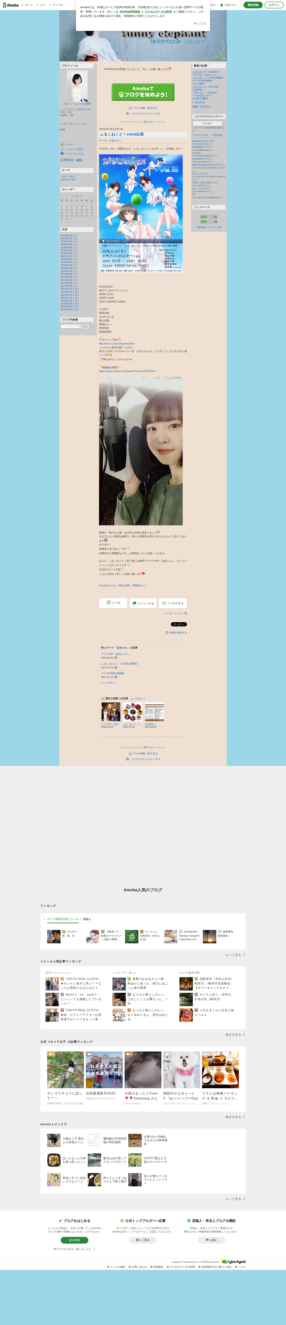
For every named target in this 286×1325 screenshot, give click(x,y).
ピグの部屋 (85, 104)
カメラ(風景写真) (190, 972)
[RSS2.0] (209, 222)
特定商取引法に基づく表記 (216, 1266)
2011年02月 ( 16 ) (70, 289)
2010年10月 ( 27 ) (70, 300)
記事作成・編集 (71, 160)
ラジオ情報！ (199, 83)
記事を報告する (178, 632)
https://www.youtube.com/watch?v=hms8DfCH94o (127, 371)
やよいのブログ (200, 173)
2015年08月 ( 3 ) (69, 262)
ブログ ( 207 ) (68, 176)
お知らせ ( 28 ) (68, 179)
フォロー (207, 123)
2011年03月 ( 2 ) (69, 286)
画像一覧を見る (201, 106)
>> (81, 196)
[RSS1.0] (209, 217)
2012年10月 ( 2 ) (69, 271)
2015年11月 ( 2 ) (69, 256)
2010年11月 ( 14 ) (70, 297)
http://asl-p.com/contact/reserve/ (117, 343)
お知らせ (114, 140)
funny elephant (144, 50)
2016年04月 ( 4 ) (69, 253)
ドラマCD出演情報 (112, 673)
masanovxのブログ (202, 158)
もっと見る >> (108, 682)
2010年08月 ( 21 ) (70, 306)
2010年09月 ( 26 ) (70, 303)
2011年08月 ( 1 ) (69, 274)
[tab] (63, 919)
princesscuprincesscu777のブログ (209, 164)
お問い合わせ (139, 1266)
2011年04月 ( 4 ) (69, 283)
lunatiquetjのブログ (201, 147)
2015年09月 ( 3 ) (69, 259)
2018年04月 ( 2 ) (69, 235)
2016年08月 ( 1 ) (69, 247)
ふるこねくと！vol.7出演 (205, 86)
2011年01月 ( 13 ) (70, 291)
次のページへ (157, 122)
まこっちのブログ (201, 188)
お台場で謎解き (200, 98)
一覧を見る (199, 102)
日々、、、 (198, 194)
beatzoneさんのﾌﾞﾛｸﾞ (203, 141)
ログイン (274, 4)
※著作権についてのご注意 (209, 227)
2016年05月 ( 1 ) (69, 250)
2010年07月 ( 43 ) (70, 309)
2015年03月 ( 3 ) (69, 268)
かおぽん (196, 153)
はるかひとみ (83, 109)
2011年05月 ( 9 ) (69, 280)
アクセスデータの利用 (182, 1266)
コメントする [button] (146, 603)
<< (73, 196)
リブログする (175, 603)
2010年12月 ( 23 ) (70, 295)
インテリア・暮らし (124, 972)
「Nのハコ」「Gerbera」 (205, 92)
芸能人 (87, 919)
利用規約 (158, 1266)
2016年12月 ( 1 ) (69, 241)
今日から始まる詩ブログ (205, 182)
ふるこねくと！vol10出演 (122, 134)
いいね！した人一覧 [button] (175, 613)
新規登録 (253, 4)
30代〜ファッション (58, 972)
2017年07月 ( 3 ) (69, 238)
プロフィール (70, 104)
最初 (146, 122)
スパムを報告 (117, 1266)
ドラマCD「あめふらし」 (116, 653)
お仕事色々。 (199, 89)
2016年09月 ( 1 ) (69, 244)
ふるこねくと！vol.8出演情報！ (120, 663)
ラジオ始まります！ (202, 95)
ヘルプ (242, 1266)
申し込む (211, 1239)
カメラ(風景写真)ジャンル (63, 919)
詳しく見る (143, 1239)
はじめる (74, 1239)
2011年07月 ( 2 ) (69, 277)
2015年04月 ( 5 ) (69, 265)
